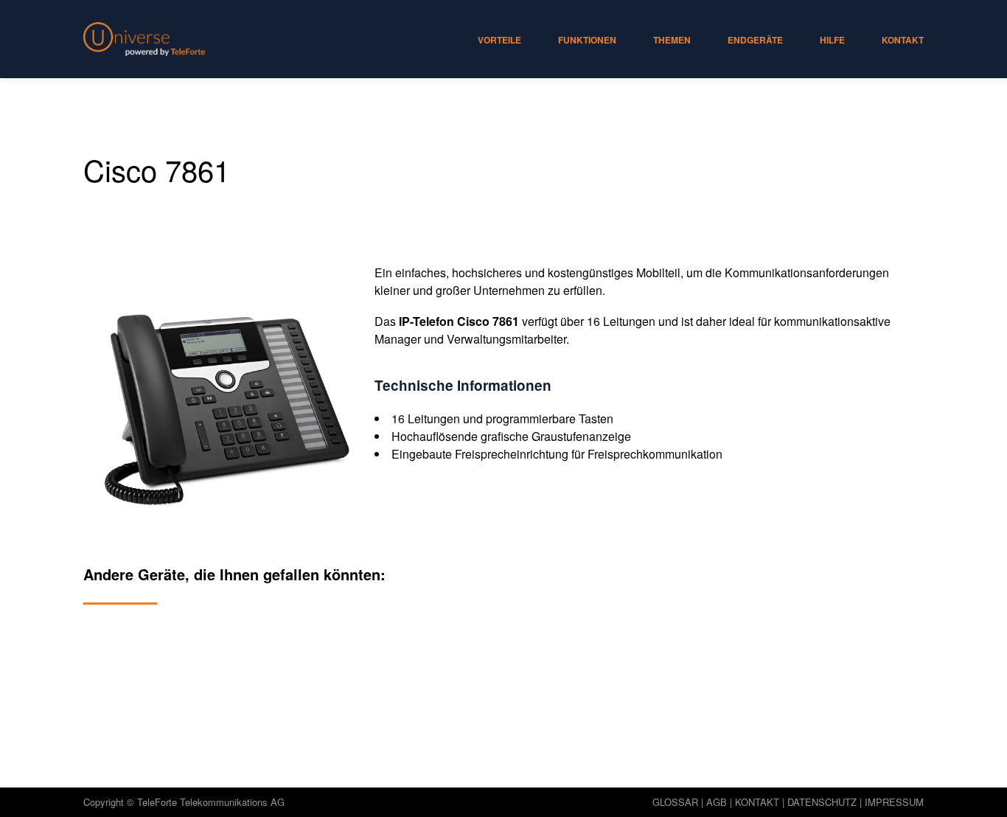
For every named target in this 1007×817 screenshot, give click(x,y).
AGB (716, 802)
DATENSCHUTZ (822, 802)
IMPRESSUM (894, 802)
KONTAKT (757, 802)
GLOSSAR (675, 802)
